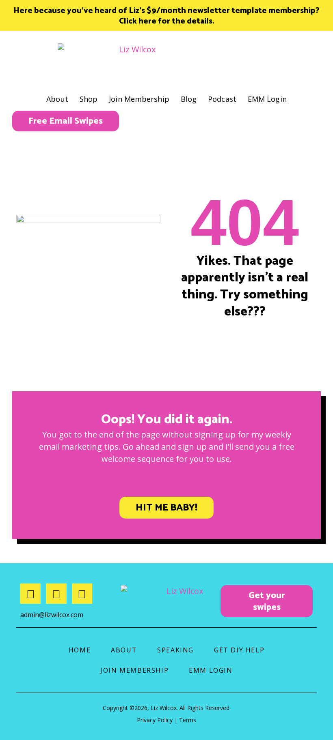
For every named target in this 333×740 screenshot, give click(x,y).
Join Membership (139, 99)
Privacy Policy (155, 720)
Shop (88, 99)
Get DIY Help (239, 650)
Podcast (222, 99)
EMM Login (267, 99)
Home (80, 650)
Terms (187, 720)
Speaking (175, 650)
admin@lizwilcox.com (51, 614)
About (57, 99)
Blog (189, 99)
